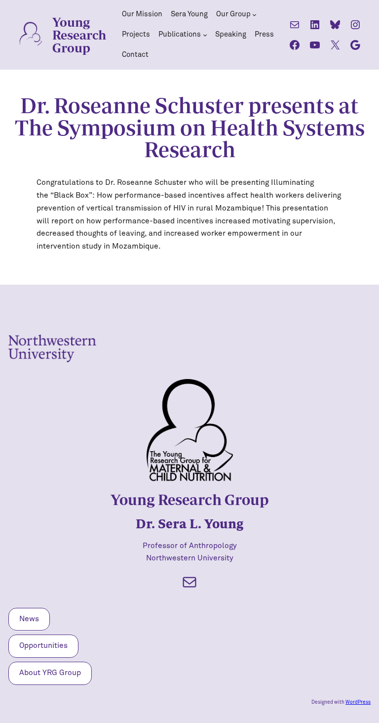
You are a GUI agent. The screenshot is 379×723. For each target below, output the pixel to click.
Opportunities (43, 645)
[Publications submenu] (205, 35)
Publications (179, 34)
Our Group (233, 14)
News (29, 619)
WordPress (358, 702)
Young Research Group (79, 34)
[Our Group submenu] (254, 14)
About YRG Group (50, 673)
